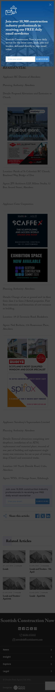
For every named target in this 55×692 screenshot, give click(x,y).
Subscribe (42, 59)
